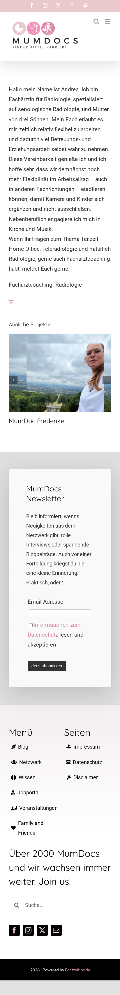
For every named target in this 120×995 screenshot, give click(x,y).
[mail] (11, 302)
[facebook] (14, 930)
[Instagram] (45, 5)
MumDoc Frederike (60, 373)
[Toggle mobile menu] (108, 21)
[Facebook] (31, 5)
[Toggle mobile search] (96, 21)
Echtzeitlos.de (77, 969)
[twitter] (42, 930)
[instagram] (28, 930)
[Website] (85, 5)
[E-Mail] (72, 5)
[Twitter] (58, 5)
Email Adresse (45, 601)
